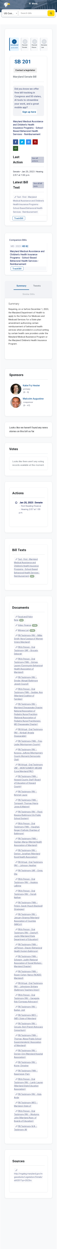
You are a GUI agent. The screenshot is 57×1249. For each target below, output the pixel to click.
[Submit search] (51, 13)
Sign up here (29, 112)
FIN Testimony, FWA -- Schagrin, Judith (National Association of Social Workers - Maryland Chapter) (28, 961)
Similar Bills (29, 294)
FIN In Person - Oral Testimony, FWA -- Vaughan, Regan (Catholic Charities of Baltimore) (27, 828)
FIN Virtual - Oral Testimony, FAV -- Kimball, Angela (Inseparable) (28, 732)
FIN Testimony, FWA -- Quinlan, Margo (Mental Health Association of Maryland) (28, 841)
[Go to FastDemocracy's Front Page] (5, 5)
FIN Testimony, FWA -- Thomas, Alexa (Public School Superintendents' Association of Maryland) (27, 1040)
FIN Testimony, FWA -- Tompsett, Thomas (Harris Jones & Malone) (26, 803)
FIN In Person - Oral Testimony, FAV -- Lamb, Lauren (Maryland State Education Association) (28, 1084)
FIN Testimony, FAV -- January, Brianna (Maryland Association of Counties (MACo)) (26, 919)
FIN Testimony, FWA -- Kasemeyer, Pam (26, 1072)
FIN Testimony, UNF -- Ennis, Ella (28, 872)
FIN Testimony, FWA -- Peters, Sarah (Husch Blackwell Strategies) (28, 905)
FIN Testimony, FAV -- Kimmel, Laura (25, 793)
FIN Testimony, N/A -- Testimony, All (25, 1128)
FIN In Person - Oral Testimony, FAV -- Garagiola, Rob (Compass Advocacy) (27, 998)
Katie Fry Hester (31, 385)
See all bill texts (37, 184)
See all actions (35, 159)
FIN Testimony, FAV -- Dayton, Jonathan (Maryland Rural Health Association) (27, 853)
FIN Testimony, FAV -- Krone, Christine (25, 1064)
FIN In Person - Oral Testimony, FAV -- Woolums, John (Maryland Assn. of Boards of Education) (26, 1116)
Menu (34, 3)
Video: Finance (27, 625)
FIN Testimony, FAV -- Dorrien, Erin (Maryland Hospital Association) (28, 1053)
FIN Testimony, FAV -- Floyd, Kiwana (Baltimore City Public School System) (28, 815)
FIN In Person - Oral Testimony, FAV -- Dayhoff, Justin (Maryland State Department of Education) (26, 934)
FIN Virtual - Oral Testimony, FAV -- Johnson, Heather (28, 864)
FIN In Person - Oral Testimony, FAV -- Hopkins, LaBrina (26, 882)
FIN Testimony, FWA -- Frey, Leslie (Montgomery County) (28, 743)
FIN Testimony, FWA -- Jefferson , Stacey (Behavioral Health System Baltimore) (28, 947)
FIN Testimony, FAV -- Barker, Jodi (25, 1008)
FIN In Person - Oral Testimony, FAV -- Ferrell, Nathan (25, 894)
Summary (21, 285)
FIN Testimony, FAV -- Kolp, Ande (28, 1096)
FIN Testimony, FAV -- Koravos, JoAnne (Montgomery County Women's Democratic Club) (28, 754)
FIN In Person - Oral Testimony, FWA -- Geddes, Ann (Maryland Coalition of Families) (28, 694)
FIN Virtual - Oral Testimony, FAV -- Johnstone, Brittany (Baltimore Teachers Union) (28, 986)
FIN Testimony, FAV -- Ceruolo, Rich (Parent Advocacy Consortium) (28, 1026)
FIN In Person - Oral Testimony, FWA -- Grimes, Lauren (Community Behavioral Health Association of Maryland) (28, 665)
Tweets (37, 285)
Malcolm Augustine (33, 398)
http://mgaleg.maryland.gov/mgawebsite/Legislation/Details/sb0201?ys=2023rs (28, 1177)
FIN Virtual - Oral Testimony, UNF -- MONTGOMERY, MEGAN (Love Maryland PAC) (28, 767)
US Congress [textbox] (11, 13)
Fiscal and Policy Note (23, 618)
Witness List (26, 630)
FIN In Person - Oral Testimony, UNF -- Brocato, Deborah (26, 650)
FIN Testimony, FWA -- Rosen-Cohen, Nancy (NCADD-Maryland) (28, 974)
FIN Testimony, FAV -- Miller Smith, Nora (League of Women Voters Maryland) (28, 638)
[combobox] (10, 13)
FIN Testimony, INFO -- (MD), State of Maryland (26, 1017)
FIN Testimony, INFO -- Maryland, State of (26, 1104)
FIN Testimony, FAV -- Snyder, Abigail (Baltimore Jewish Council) (26, 680)
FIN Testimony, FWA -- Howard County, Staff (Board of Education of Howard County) (27, 781)
